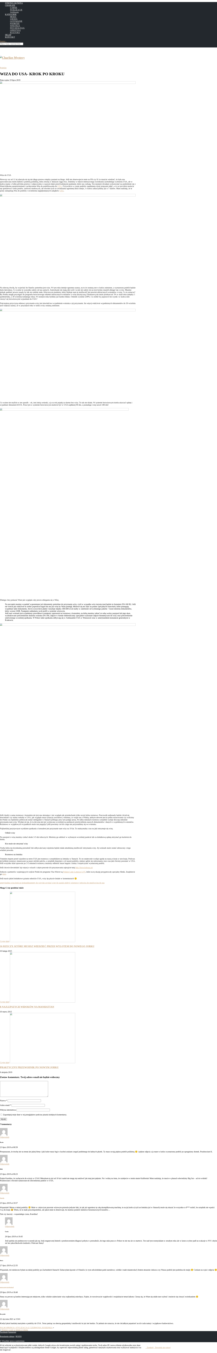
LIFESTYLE (15, 30)
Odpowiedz (4, 1137)
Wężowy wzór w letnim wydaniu (15, 1330)
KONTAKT (10, 37)
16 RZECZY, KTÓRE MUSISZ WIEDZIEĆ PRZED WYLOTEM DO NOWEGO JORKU (47, 946)
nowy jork (78, 883)
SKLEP (8, 35)
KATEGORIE (11, 14)
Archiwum (14, 12)
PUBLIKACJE (16, 10)
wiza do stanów (89, 883)
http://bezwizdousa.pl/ (84, 868)
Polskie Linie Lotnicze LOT (74, 872)
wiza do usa (99, 883)
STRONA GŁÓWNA (14, 3)
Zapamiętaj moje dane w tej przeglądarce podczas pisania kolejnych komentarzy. (35, 1115)
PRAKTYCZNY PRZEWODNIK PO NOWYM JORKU (29, 1067)
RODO (19, 1336)
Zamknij (150, 1347)
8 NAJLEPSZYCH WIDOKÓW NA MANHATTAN (27, 1006)
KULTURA (15, 32)
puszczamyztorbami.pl (7, 1287)
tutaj (4, 874)
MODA (13, 17)
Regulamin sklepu (7, 1336)
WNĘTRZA (15, 26)
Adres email (5, 1105)
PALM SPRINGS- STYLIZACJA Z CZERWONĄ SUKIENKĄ (26, 1328)
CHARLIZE (10, 5)
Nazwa (3, 1100)
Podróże (3, 68)
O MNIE (13, 8)
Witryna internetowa (8, 1110)
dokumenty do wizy (34, 883)
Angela (2, 1198)
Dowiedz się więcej (163, 1347)
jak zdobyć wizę (68, 883)
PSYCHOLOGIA (17, 28)
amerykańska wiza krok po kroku (13, 883)
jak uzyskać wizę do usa (52, 883)
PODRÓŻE (15, 23)
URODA (13, 19)
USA (60, 186)
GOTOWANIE (16, 21)
